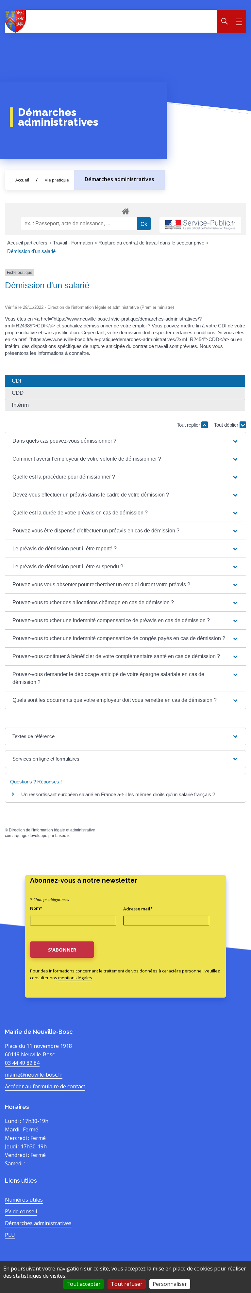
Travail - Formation (73, 242)
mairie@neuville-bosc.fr (33, 1074)
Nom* (36, 908)
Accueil (22, 180)
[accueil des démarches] (125, 210)
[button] (125, 441)
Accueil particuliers (27, 242)
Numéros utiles (24, 1199)
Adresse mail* (138, 909)
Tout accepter (83, 1283)
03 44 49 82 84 (22, 1062)
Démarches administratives (119, 179)
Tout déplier (227, 425)
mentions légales (75, 978)
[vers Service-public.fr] (200, 225)
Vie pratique (57, 180)
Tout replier (189, 425)
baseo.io (63, 835)
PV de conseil (21, 1211)
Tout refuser (126, 1283)
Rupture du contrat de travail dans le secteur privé (151, 242)
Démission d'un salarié (31, 251)
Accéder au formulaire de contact (45, 1086)
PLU (10, 1234)
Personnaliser (170, 1283)
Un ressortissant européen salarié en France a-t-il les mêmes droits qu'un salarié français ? (118, 794)
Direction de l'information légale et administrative (52, 830)
